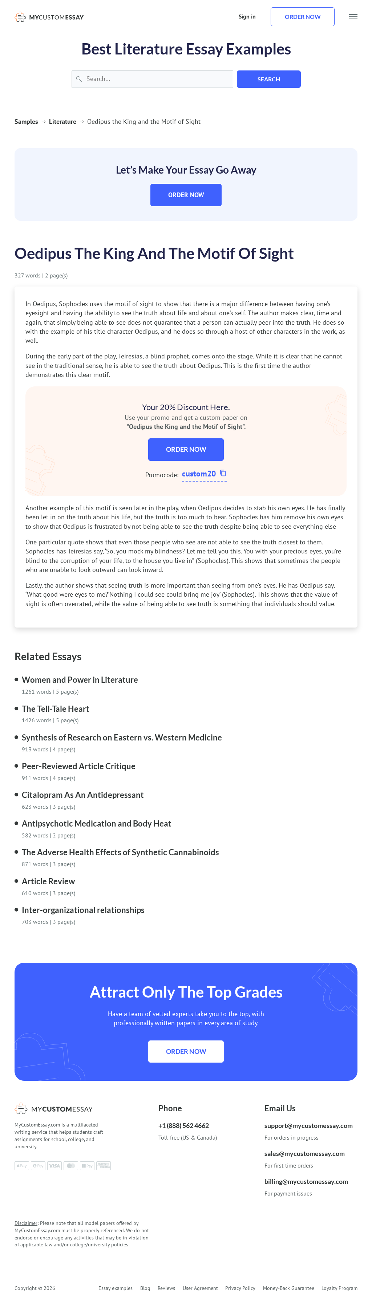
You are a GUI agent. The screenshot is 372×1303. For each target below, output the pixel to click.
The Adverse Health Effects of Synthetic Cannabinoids (120, 852)
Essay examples (115, 1288)
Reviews (166, 1288)
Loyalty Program (339, 1288)
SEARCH (269, 79)
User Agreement (200, 1288)
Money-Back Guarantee (288, 1288)
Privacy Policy (240, 1288)
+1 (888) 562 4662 (183, 1125)
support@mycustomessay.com (308, 1125)
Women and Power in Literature (80, 680)
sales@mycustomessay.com (304, 1153)
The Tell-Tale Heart (55, 709)
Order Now (186, 195)
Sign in (247, 16)
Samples (26, 121)
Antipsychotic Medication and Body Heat (96, 823)
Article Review (48, 881)
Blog (145, 1288)
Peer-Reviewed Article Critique (79, 766)
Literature (62, 121)
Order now (303, 16)
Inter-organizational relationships (83, 910)
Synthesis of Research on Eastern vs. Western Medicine (122, 737)
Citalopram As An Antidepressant (83, 795)
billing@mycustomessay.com (306, 1181)
